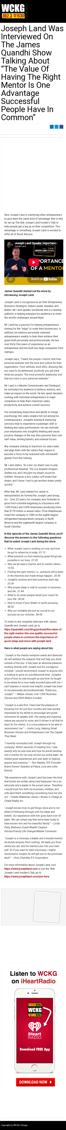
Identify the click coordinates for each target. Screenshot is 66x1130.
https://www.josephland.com (21, 868)
